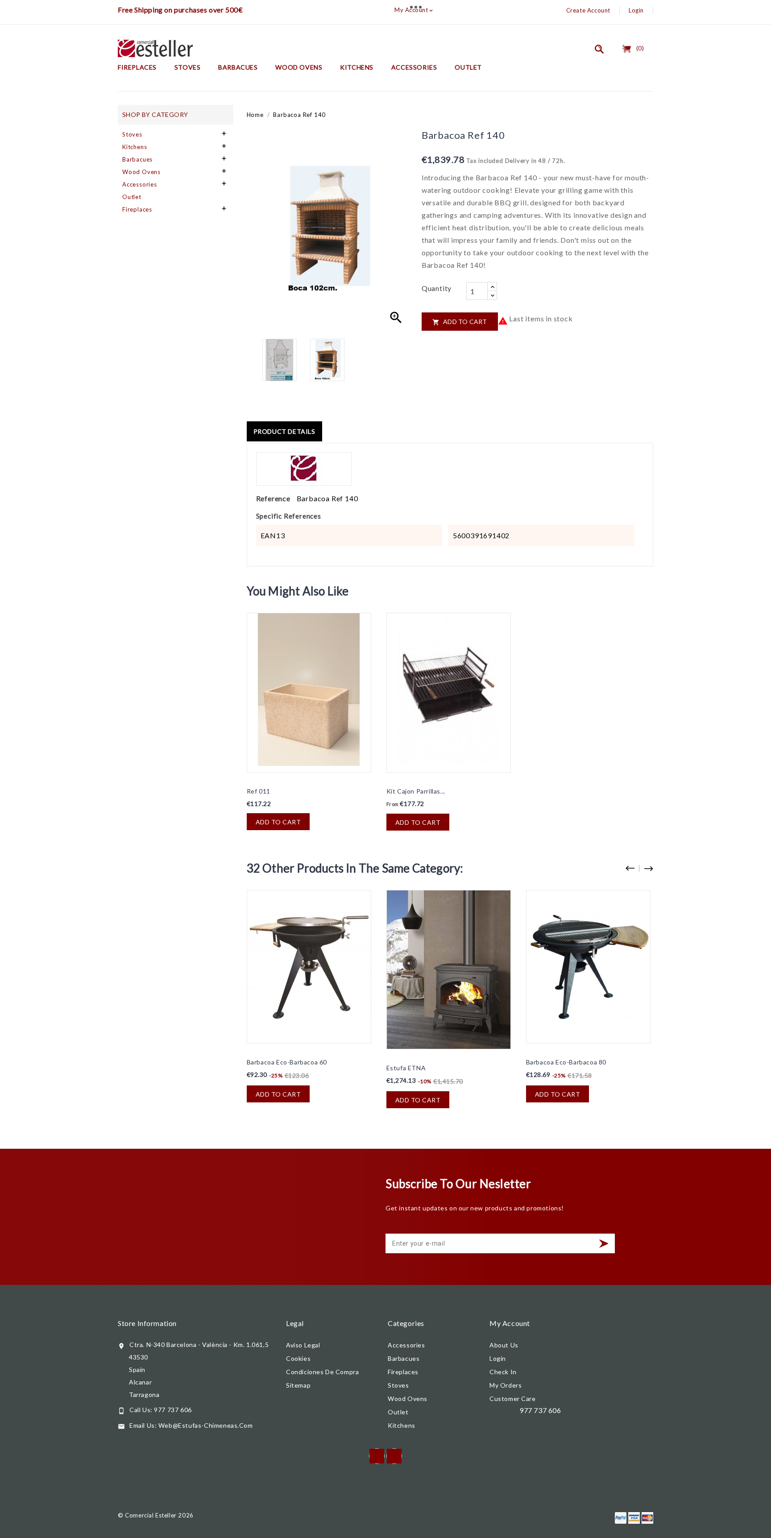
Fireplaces (137, 67)
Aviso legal (303, 1345)
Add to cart (459, 321)
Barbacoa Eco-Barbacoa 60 (287, 1062)
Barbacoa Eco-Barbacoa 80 (566, 1062)
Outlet (468, 67)
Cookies (298, 1358)
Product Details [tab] (284, 431)
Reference (273, 498)
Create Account (588, 10)
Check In (503, 1372)
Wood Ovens (298, 67)
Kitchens (356, 67)
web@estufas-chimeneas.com (205, 1425)
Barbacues (237, 67)
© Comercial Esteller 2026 (156, 1515)
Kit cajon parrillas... (415, 791)
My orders (505, 1385)
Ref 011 (258, 791)
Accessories (414, 67)
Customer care (512, 1398)
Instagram (394, 1456)
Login (636, 10)
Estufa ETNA (406, 1068)
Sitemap (298, 1385)
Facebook (376, 1456)
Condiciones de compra (322, 1372)
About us (503, 1345)
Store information (147, 1323)
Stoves (187, 67)
